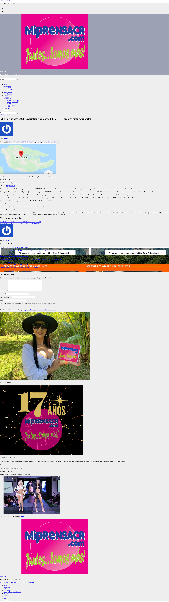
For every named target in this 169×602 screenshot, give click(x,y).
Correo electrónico (5, 297)
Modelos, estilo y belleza (14, 100)
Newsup (23, 582)
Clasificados (7, 108)
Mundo (6, 593)
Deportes (6, 97)
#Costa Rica (17, 142)
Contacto (6, 600)
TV (4, 596)
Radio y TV (10, 106)
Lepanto (9, 89)
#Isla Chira (32, 142)
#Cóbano (10, 142)
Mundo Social (11, 105)
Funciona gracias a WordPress (8, 582)
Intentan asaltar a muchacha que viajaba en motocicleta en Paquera (20, 267)
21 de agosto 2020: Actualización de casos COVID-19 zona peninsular (19, 223)
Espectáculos (7, 98)
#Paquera (50, 142)
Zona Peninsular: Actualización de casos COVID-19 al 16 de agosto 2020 (20, 222)
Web (1, 300)
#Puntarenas (57, 142)
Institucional (7, 587)
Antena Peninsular (5, 114)
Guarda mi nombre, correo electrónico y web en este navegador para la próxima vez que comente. (29, 303)
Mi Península (7, 86)
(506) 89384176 (10, 186)
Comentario (4, 291)
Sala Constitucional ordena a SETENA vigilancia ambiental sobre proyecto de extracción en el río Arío (30, 250)
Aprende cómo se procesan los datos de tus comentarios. (40, 310)
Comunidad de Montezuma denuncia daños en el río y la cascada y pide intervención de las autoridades (30, 259)
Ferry (5, 598)
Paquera (9, 91)
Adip (5, 588)
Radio (5, 595)
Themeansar (31, 582)
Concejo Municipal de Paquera (12, 592)
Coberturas (7, 590)
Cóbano (9, 87)
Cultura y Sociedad (12, 102)
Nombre (3, 294)
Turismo (6, 110)
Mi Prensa (3, 71)
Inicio (5, 84)
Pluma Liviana (8, 92)
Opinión (9, 94)
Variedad (9, 103)
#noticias (44, 142)
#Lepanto (38, 142)
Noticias (6, 95)
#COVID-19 (25, 142)
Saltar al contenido (5, 0)
